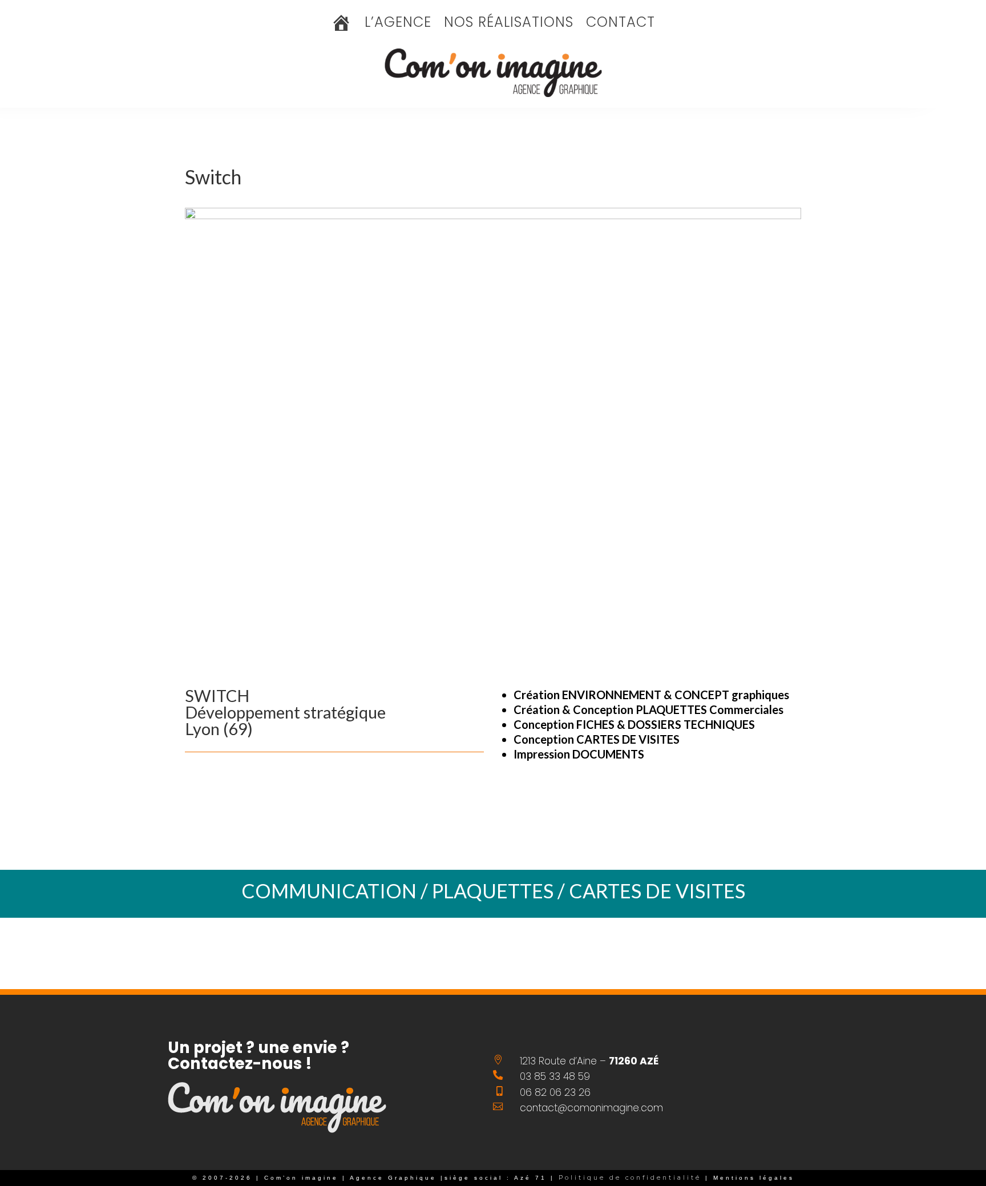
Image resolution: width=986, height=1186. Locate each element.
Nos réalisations (508, 24)
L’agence (398, 24)
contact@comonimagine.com (591, 1108)
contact (620, 24)
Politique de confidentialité (628, 1177)
